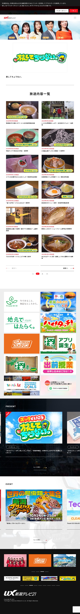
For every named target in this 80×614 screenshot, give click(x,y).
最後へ (65, 268)
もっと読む (37, 467)
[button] (47, 571)
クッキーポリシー (61, 11)
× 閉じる (74, 11)
